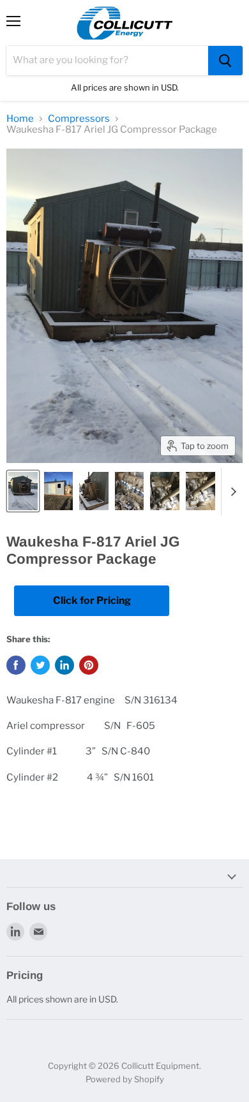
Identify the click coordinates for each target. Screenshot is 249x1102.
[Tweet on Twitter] (40, 665)
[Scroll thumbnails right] (231, 491)
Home (20, 119)
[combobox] (107, 60)
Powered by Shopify (125, 1079)
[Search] (225, 60)
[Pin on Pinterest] (88, 665)
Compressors (79, 119)
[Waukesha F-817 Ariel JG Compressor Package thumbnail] (23, 491)
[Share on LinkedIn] (64, 665)
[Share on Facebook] (16, 665)
